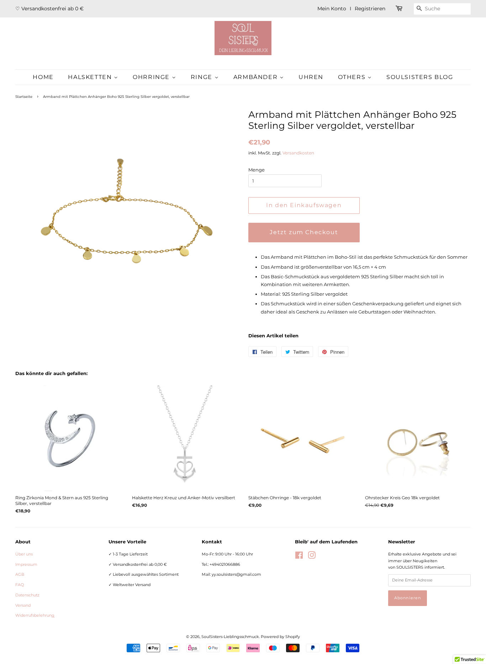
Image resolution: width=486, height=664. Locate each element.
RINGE (203, 77)
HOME (43, 77)
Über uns (24, 554)
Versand (23, 605)
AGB (19, 574)
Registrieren (370, 8)
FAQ (19, 584)
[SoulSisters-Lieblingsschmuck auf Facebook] (299, 556)
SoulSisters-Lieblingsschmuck (230, 636)
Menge (256, 170)
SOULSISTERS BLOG (419, 77)
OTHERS (353, 77)
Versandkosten (298, 153)
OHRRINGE (152, 77)
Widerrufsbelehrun (34, 615)
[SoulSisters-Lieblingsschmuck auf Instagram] (312, 556)
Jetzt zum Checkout (304, 232)
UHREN (311, 77)
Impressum (26, 564)
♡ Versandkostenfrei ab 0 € (49, 8)
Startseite (23, 97)
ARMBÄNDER (256, 77)
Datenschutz (27, 594)
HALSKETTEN (91, 77)
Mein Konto (331, 8)
